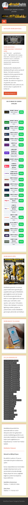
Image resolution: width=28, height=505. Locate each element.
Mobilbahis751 (15, 367)
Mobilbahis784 (7, 377)
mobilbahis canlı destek (10, 396)
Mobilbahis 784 (15, 375)
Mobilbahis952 (7, 62)
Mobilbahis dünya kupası (10, 398)
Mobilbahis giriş (8, 400)
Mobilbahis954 (7, 64)
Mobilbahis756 (15, 373)
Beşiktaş (16, 360)
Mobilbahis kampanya (9, 406)
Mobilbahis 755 (7, 373)
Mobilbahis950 (14, 55)
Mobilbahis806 (15, 385)
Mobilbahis (7, 362)
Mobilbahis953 (15, 62)
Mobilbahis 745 (7, 365)
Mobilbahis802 (15, 379)
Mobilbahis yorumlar (9, 416)
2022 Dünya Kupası (8, 360)
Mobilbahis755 (15, 371)
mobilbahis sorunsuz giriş (10, 414)
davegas (20, 55)
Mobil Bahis (7, 57)
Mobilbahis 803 (7, 383)
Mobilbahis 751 (7, 367)
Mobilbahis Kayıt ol (8, 58)
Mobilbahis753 (15, 369)
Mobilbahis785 (7, 379)
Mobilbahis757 (7, 375)
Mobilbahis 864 (15, 390)
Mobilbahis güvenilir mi (16, 57)
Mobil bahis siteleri (9, 412)
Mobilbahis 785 (15, 377)
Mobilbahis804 (15, 383)
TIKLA (21, 122)
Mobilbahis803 (15, 381)
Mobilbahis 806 (7, 387)
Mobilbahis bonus (8, 394)
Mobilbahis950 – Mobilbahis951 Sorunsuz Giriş (13, 49)
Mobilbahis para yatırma (10, 410)
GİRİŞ (21, 112)
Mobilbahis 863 (16, 387)
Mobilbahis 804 (7, 385)
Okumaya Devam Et (10, 93)
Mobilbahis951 (15, 60)
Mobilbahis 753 (7, 369)
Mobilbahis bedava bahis (10, 392)
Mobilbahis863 (7, 390)
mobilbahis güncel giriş (10, 402)
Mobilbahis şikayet (8, 419)
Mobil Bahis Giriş (17, 400)
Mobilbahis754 (7, 371)
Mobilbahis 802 (7, 381)
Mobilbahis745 (15, 365)
